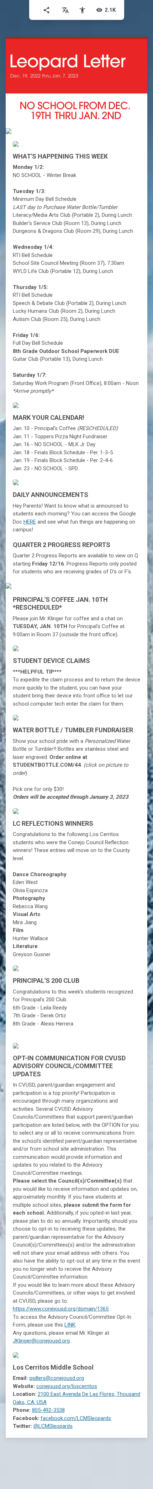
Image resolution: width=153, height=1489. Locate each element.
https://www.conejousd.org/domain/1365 (61, 1309)
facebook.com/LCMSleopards (76, 1418)
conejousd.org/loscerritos (66, 1386)
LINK (69, 1325)
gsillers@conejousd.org (56, 1378)
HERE (29, 522)
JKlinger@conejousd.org (41, 1341)
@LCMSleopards (53, 1426)
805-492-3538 (48, 1410)
